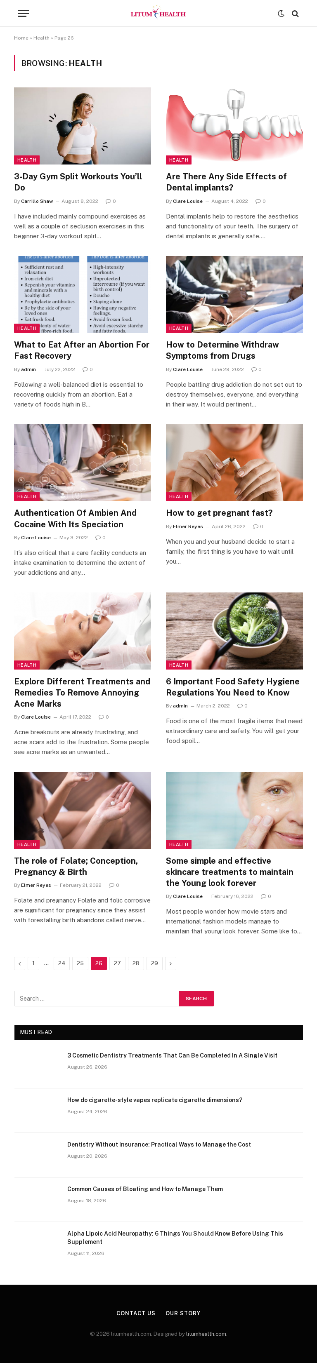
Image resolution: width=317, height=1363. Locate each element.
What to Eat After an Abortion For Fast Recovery (81, 350)
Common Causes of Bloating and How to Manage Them (145, 1189)
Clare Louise (188, 201)
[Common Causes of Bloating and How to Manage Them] (37, 1199)
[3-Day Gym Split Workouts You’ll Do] (82, 125)
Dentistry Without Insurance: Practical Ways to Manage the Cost (159, 1144)
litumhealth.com (206, 1334)
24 (61, 963)
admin (28, 369)
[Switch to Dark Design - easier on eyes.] (281, 13)
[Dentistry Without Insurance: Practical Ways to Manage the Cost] (37, 1155)
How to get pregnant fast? (219, 513)
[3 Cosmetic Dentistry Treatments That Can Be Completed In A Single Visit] (37, 1066)
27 (117, 963)
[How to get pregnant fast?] (234, 462)
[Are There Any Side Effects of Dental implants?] (234, 125)
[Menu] (23, 13)
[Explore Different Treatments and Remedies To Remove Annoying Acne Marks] (82, 631)
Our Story (183, 1313)
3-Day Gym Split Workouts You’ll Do (78, 182)
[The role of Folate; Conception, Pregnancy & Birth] (82, 810)
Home (21, 38)
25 (80, 963)
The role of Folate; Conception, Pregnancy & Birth (76, 866)
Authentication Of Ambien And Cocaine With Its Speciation (75, 518)
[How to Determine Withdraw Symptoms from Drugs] (234, 294)
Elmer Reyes (188, 526)
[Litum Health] (158, 13)
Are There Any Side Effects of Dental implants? (226, 182)
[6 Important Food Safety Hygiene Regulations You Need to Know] (234, 631)
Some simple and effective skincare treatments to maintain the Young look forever (229, 872)
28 (136, 963)
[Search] (294, 13)
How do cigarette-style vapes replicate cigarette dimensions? (154, 1100)
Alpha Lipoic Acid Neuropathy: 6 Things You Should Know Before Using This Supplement (175, 1237)
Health (41, 38)
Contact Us (135, 1313)
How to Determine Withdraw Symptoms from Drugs (222, 350)
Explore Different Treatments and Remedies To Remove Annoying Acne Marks (82, 693)
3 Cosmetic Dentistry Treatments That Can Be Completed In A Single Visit (172, 1055)
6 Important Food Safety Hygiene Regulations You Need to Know (233, 687)
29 (154, 963)
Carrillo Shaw (37, 201)
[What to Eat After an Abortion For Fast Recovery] (82, 294)
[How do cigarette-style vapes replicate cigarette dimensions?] (37, 1110)
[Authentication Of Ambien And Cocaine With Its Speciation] (82, 462)
